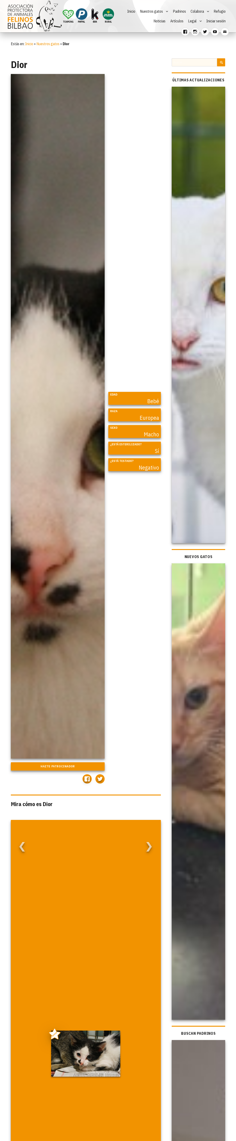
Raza (114, 411)
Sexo (114, 428)
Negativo (149, 467)
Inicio (131, 11)
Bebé (153, 401)
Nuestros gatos (151, 11)
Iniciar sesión (216, 21)
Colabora (197, 11)
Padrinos (179, 11)
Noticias (159, 21)
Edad (113, 394)
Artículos (176, 21)
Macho (151, 434)
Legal (192, 21)
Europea (149, 417)
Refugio (220, 11)
